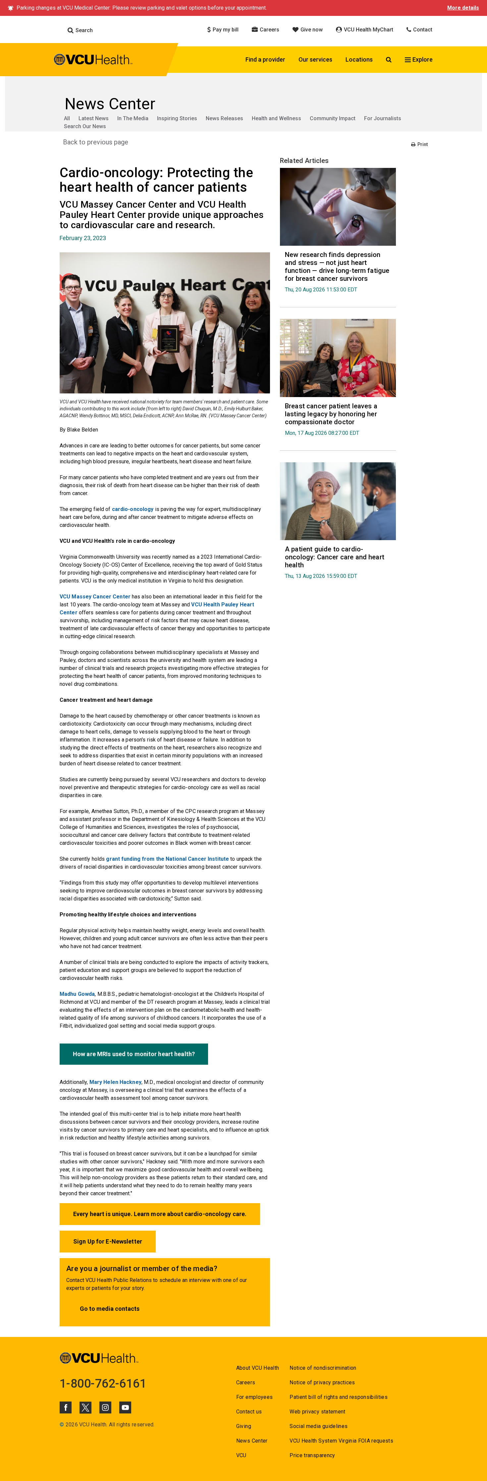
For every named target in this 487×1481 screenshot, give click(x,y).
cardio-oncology (133, 509)
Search (83, 30)
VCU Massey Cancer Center (95, 596)
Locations (359, 59)
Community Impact (332, 118)
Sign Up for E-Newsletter (107, 1241)
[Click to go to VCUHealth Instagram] (105, 1407)
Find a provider (265, 59)
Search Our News (85, 126)
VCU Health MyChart (368, 29)
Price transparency (312, 1455)
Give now (311, 29)
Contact (422, 29)
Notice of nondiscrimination (323, 1368)
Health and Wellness (276, 118)
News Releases (224, 118)
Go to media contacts (109, 1308)
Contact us (249, 1411)
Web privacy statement (317, 1411)
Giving (243, 1426)
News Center (252, 1441)
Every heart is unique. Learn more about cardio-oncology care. (159, 1213)
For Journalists (382, 118)
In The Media (132, 118)
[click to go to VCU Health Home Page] (93, 60)
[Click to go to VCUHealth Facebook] (66, 1407)
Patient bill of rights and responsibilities (339, 1397)
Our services (315, 59)
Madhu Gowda (77, 994)
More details (463, 8)
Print (422, 144)
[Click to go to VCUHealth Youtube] (125, 1407)
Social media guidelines (319, 1426)
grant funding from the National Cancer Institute (167, 859)
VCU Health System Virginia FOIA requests (341, 1441)
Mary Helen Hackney (115, 1082)
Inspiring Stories (177, 118)
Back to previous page (95, 142)
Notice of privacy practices (322, 1382)
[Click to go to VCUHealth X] (85, 1407)
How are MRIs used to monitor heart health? (134, 1053)
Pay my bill (225, 29)
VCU (241, 1455)
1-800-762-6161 (103, 1384)
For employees (254, 1397)
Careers (268, 29)
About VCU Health (257, 1368)
